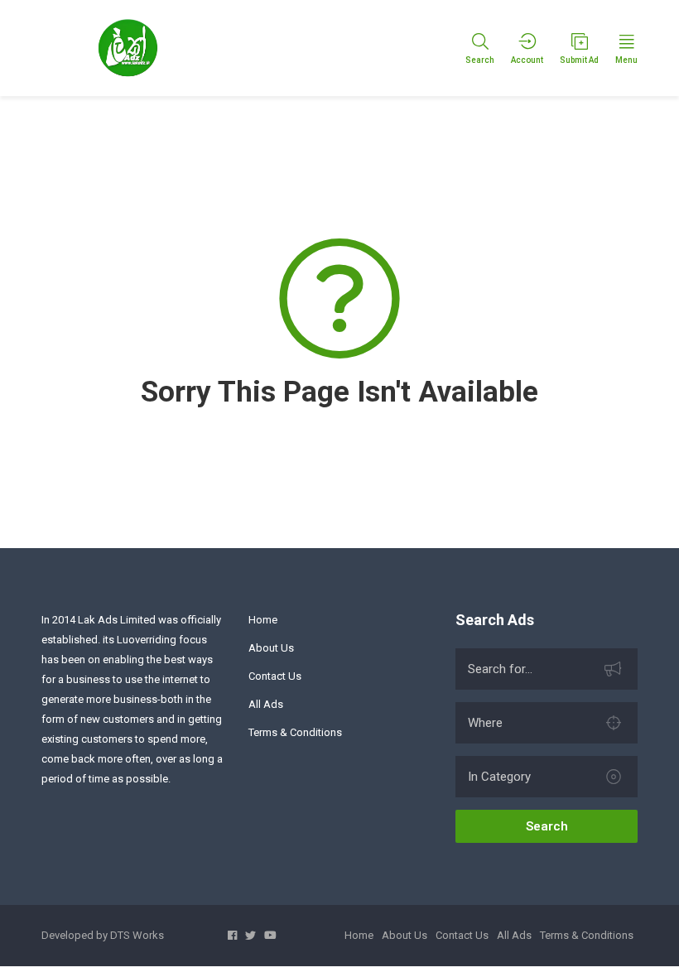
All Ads (265, 704)
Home (262, 620)
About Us (271, 648)
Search (547, 826)
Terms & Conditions (295, 732)
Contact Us (274, 676)
